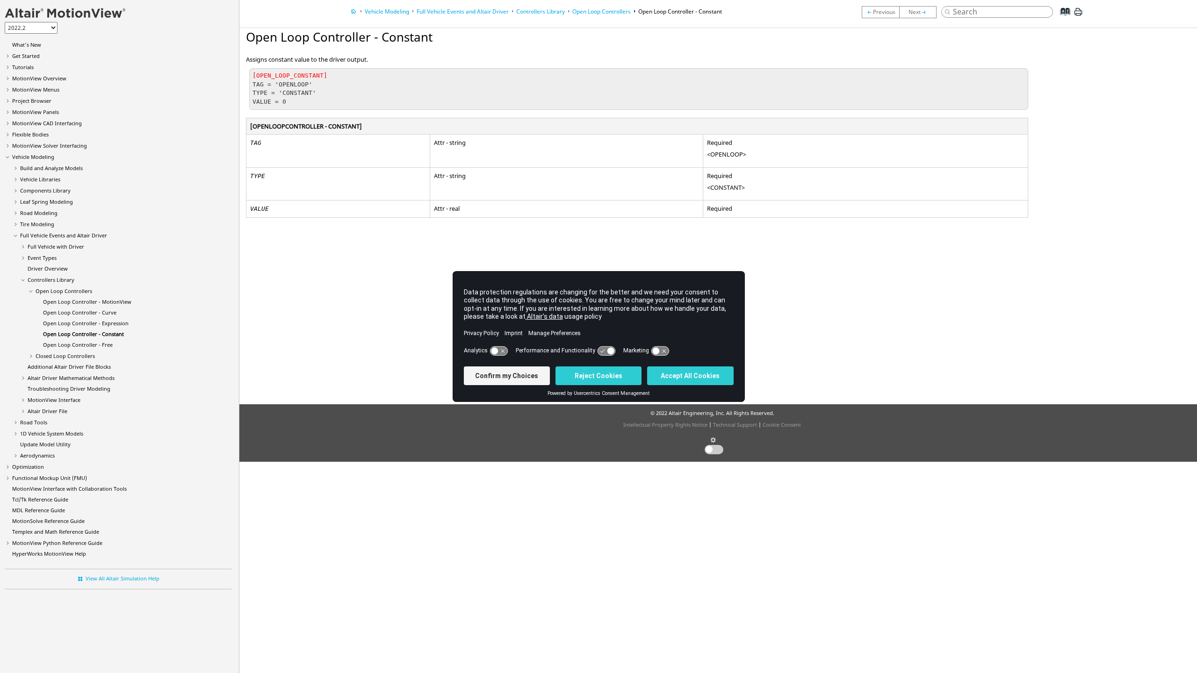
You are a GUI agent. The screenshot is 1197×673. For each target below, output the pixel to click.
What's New (26, 44)
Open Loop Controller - (87, 301)
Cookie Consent (782, 424)
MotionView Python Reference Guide (57, 542)
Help (49, 553)
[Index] (1062, 18)
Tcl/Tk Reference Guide (40, 499)
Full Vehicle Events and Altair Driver (63, 235)
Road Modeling (39, 212)
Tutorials (23, 67)
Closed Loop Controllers (65, 355)
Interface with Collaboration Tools (69, 488)
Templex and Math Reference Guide (55, 531)
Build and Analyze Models (51, 168)
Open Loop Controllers (64, 290)
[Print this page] (1078, 15)
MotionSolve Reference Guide (48, 520)
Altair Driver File (47, 411)
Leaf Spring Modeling (46, 201)
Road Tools (33, 422)
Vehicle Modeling (33, 156)
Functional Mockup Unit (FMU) (49, 477)
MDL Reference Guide (38, 510)
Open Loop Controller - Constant (83, 333)
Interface (54, 399)
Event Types (42, 257)
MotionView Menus (35, 89)
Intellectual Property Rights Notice (665, 424)
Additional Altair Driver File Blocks (69, 366)
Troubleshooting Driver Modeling (69, 388)
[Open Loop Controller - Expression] (880, 12)
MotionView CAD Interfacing (47, 123)
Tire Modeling (37, 224)
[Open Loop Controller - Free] (920, 12)
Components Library (45, 190)
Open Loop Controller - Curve (79, 312)
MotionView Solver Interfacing (49, 145)
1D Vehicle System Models (51, 433)
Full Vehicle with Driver (56, 246)
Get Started (26, 55)
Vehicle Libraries (40, 179)
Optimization (28, 466)
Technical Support (735, 424)
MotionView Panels (35, 111)
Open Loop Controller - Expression (86, 323)
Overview (39, 78)
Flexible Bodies (30, 134)
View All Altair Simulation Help (122, 578)
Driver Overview (48, 268)
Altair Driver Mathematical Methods (71, 377)
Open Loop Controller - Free (78, 344)
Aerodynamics (37, 455)
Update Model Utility (45, 444)
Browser (31, 100)
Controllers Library (51, 279)
